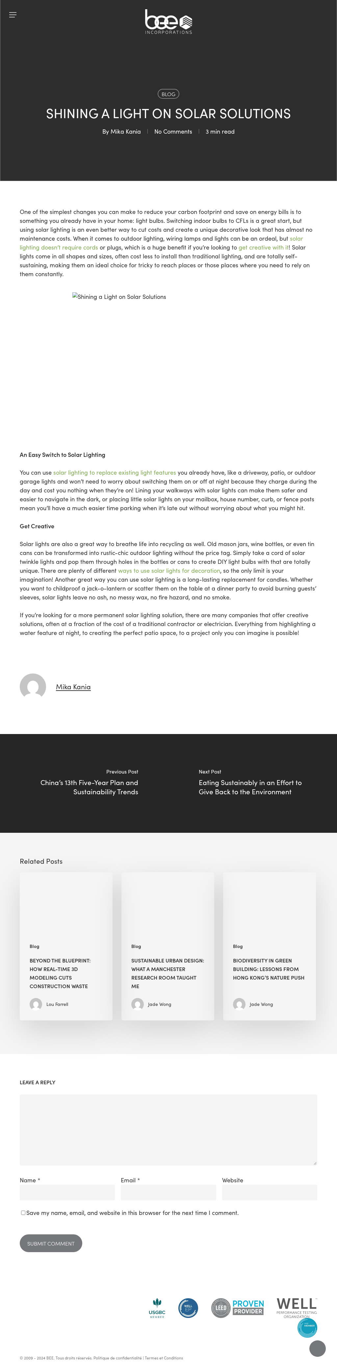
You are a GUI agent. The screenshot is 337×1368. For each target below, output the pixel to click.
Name (30, 1180)
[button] (12, 15)
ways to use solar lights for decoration (169, 570)
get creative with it (264, 247)
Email (130, 1180)
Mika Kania (126, 131)
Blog (168, 93)
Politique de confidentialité (117, 1357)
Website (232, 1180)
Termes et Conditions (164, 1357)
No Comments (173, 131)
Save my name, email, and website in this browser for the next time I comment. (132, 1213)
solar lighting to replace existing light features (114, 472)
